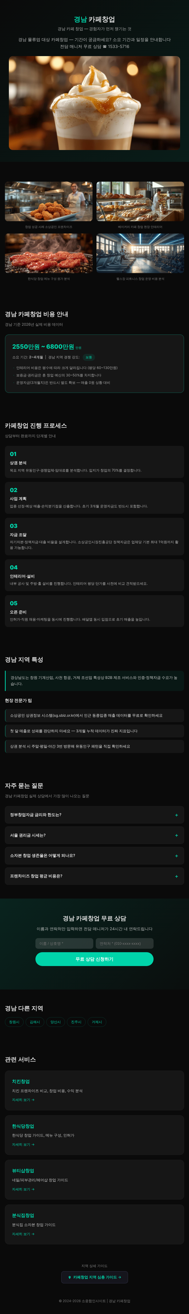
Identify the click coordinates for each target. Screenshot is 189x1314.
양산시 (55, 1022)
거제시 (97, 1022)
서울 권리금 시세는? (28, 835)
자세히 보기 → (23, 1100)
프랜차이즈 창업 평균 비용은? (36, 876)
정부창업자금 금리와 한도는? (35, 814)
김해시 (35, 1022)
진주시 (76, 1022)
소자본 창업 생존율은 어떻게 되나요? (42, 855)
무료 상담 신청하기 (94, 959)
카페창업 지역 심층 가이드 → (97, 1277)
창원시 (14, 1022)
